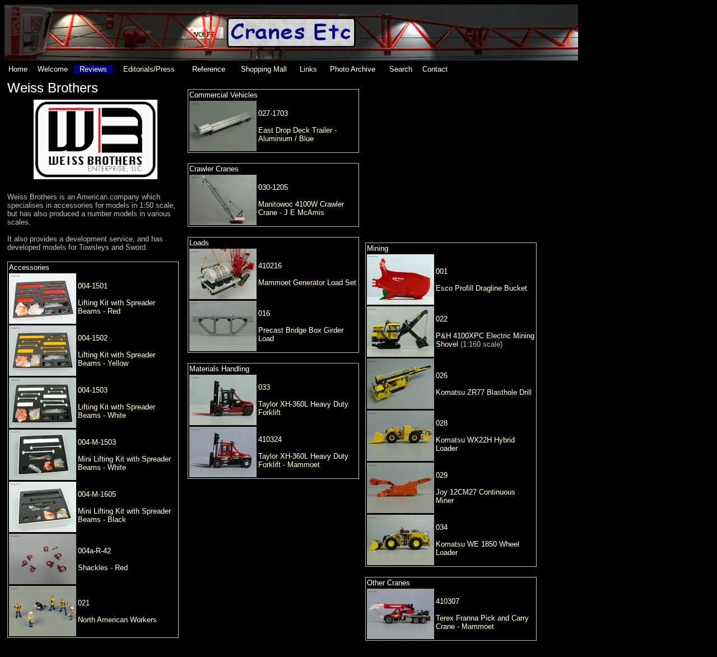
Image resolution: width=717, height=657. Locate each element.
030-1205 (273, 187)
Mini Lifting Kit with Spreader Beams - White (124, 463)
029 (442, 475)
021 (84, 603)
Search (400, 69)
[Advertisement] (451, 151)
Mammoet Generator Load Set (307, 282)
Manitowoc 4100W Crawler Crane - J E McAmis (301, 208)
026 (442, 375)
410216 (270, 266)
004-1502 (93, 338)
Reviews (93, 69)
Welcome (53, 69)
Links (308, 69)
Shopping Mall (264, 69)
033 (264, 387)
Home (17, 69)
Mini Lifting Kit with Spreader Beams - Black (124, 515)
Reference (208, 69)
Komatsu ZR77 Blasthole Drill (484, 392)
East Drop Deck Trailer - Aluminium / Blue (297, 134)
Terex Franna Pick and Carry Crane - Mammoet (482, 622)
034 (442, 527)
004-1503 (93, 390)
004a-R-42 (94, 551)
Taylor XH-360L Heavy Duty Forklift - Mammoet (303, 460)
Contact (435, 69)
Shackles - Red (103, 567)
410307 (447, 601)
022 (442, 319)
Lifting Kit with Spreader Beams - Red (116, 307)
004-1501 (93, 286)
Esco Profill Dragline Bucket (481, 288)
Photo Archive (352, 69)
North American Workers (117, 620)
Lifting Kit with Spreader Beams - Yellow (116, 359)
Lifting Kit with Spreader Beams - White (116, 411)
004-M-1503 (97, 442)
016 (264, 313)
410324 (270, 439)
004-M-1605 (97, 494)
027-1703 (273, 113)
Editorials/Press (149, 69)
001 (442, 271)
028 (442, 423)
